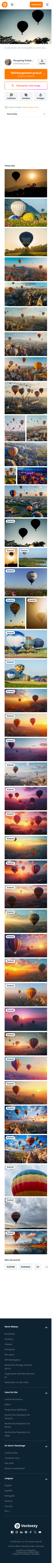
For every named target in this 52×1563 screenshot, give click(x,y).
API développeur (13, 1456)
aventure (25, 1363)
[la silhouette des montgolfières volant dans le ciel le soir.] (25, 576)
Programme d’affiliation (16, 1506)
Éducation (9, 1451)
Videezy (8, 1440)
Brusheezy (10, 1430)
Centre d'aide (11, 1549)
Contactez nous (12, 1554)
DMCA (8, 1500)
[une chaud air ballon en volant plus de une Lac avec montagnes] (25, 1339)
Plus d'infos (12, 112)
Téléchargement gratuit (26, 74)
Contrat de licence (13, 1495)
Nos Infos (9, 1559)
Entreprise (10, 1445)
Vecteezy (9, 1435)
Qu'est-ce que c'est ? (31, 107)
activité (11, 1363)
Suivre (42, 63)
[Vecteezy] (5, 4)
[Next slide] (40, 1363)
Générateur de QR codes (16, 1478)
